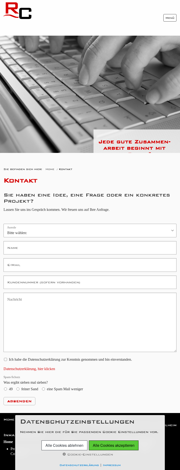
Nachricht (13, 296)
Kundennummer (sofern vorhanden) (29, 279)
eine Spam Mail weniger (65, 389)
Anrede (11, 227)
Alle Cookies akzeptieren (114, 445)
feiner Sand (29, 389)
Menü (169, 17)
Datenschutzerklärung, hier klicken (29, 369)
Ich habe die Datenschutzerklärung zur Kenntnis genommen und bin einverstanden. (70, 359)
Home (49, 169)
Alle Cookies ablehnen (64, 445)
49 (11, 389)
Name (10, 244)
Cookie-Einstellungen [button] (89, 454)
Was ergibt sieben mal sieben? (26, 379)
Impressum (112, 465)
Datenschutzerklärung (79, 465)
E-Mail (11, 262)
